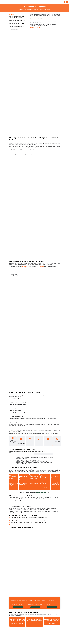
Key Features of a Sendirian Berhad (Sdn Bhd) (16, 24)
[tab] (25, 454)
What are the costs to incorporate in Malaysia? (16, 27)
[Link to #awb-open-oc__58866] (67, 2)
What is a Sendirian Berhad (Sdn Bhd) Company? (17, 23)
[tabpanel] (34, 461)
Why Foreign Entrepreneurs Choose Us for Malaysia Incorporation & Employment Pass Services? (16, 17)
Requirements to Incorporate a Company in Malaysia (17, 20)
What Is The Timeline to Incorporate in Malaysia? (17, 26)
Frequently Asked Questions (14, 29)
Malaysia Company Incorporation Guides (15, 30)
